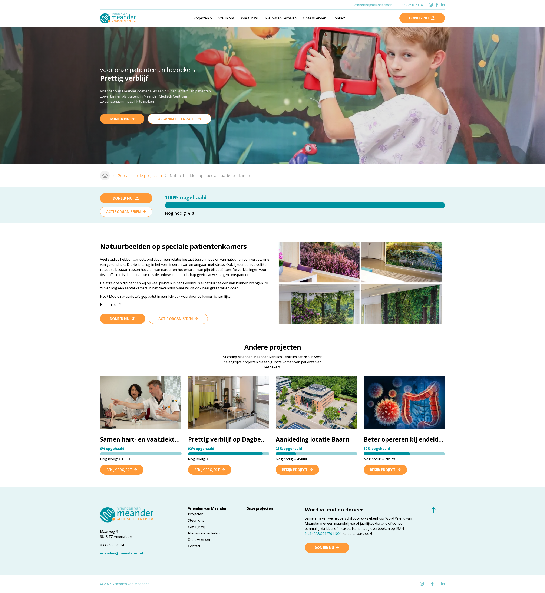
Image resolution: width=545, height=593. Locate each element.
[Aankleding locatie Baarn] (316, 402)
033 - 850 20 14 (112, 545)
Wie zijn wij (249, 18)
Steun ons (226, 18)
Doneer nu (119, 118)
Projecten (195, 514)
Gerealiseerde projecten (140, 175)
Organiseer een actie (177, 118)
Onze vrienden (314, 18)
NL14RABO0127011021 (323, 533)
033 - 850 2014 (411, 5)
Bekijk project (119, 469)
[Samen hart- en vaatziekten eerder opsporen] (140, 402)
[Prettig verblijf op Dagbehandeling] (228, 402)
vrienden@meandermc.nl (373, 5)
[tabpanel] (272, 95)
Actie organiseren (123, 211)
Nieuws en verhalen (281, 18)
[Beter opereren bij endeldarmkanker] (404, 402)
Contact (339, 18)
